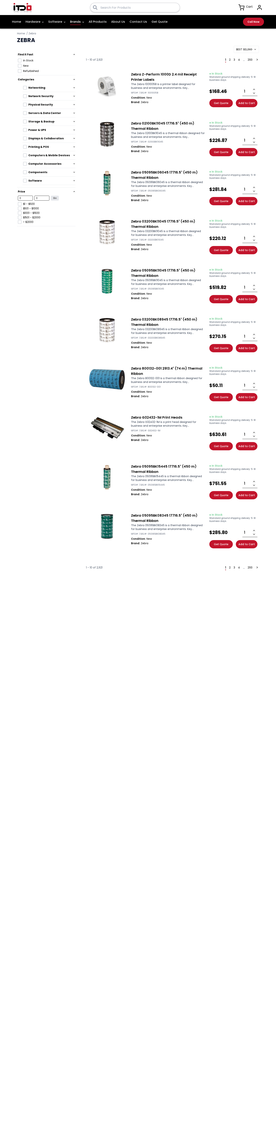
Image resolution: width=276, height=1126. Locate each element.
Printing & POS (38, 147)
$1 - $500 (29, 204)
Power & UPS (37, 130)
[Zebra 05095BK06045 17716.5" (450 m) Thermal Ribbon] (107, 183)
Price (21, 191)
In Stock (28, 60)
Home (16, 22)
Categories (26, 79)
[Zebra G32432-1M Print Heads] (107, 428)
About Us (118, 22)
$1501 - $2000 (31, 217)
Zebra (32, 33)
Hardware (33, 22)
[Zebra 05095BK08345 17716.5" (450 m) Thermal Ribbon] (107, 526)
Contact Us (138, 22)
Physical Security (40, 104)
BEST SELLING (244, 49)
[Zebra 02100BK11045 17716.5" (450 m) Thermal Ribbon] (107, 134)
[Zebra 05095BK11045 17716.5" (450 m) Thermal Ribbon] (107, 281)
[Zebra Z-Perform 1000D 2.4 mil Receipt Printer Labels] (107, 85)
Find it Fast (25, 54)
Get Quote (159, 22)
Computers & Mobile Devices (49, 155)
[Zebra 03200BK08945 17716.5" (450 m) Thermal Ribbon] (107, 330)
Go (55, 198)
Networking (36, 88)
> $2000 (28, 222)
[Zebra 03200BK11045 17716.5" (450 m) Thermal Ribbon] (107, 232)
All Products (98, 22)
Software (55, 22)
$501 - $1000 (31, 208)
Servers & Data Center (44, 113)
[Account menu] (259, 8)
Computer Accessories (44, 164)
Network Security (41, 96)
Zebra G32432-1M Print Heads (156, 417)
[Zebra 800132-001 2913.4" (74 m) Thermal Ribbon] (107, 379)
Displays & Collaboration (46, 138)
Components (37, 172)
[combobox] (138, 8)
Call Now (253, 22)
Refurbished (31, 71)
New (26, 66)
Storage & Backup (41, 121)
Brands (75, 22)
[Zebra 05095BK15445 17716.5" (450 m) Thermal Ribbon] (107, 477)
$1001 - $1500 (31, 213)
